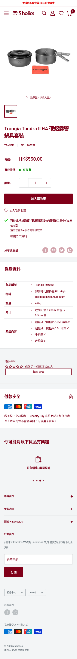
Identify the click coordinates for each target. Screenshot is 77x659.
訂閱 (14, 572)
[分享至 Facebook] (45, 250)
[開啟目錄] (6, 13)
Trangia (9, 145)
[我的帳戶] (52, 13)
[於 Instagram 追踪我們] (15, 612)
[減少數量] (23, 182)
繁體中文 (11, 592)
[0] (69, 13)
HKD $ (33, 592)
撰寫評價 (38, 371)
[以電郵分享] (70, 250)
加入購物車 (38, 198)
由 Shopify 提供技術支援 (16, 650)
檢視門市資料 (18, 236)
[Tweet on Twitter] (62, 250)
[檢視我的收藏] (62, 13)
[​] (53, 250)
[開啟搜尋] (44, 13)
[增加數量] (46, 182)
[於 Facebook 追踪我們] (7, 612)
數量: (7, 183)
